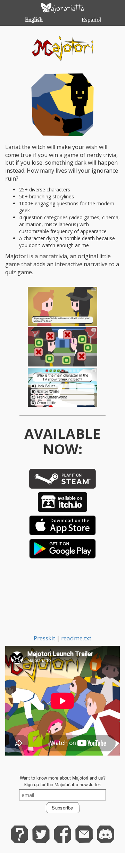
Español (91, 20)
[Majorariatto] (62, 8)
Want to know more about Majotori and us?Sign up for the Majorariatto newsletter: (63, 781)
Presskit (44, 638)
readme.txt (76, 638)
